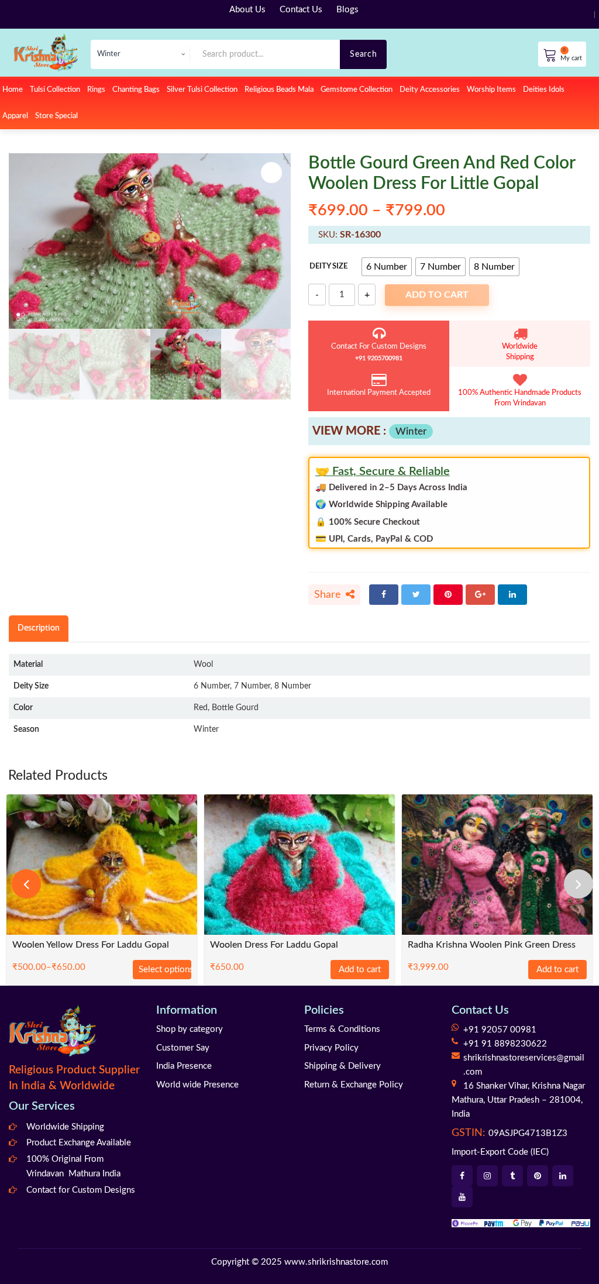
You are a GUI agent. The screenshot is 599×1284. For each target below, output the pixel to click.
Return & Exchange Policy (353, 1084)
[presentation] (26, 884)
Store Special (56, 116)
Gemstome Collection (357, 90)
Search (363, 54)
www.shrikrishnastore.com (336, 1262)
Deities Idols (543, 90)
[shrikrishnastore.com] (45, 51)
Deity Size (328, 266)
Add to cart (437, 295)
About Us (247, 9)
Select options (165, 969)
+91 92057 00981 (499, 1029)
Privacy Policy (331, 1048)
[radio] (386, 267)
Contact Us (301, 9)
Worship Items (491, 90)
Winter (410, 431)
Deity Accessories (430, 90)
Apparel (15, 116)
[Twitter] (416, 594)
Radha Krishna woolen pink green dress (492, 945)
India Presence (184, 1066)
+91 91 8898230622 (505, 1043)
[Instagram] (487, 1175)
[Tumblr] (512, 1175)
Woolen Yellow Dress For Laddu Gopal (90, 945)
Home (12, 90)
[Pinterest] (448, 594)
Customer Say (182, 1048)
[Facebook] (383, 594)
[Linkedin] (562, 1175)
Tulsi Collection (55, 90)
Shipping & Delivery (342, 1066)
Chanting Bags (136, 90)
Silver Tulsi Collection (202, 90)
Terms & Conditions (342, 1029)
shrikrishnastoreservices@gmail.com (523, 1065)
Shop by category (189, 1029)
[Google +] (480, 594)
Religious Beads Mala (279, 90)
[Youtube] (462, 1196)
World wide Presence (197, 1084)
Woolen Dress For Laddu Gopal (274, 945)
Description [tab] (39, 628)
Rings (96, 90)
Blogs (347, 9)
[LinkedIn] (512, 594)
